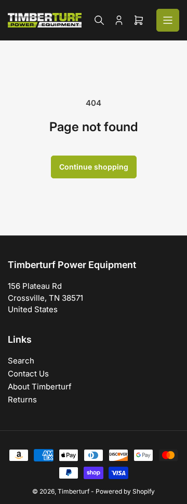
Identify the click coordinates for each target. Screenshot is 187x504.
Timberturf (73, 491)
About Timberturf (40, 386)
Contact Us (28, 374)
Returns (22, 399)
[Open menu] (167, 20)
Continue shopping (93, 166)
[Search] (99, 20)
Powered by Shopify (125, 491)
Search (21, 361)
